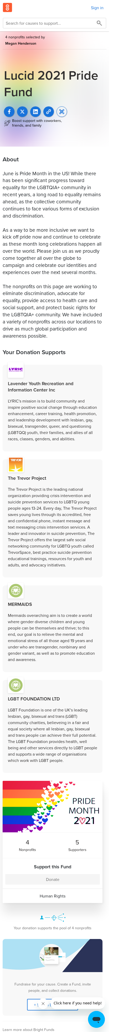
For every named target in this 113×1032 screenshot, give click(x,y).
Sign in (97, 8)
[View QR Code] (61, 111)
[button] (48, 111)
